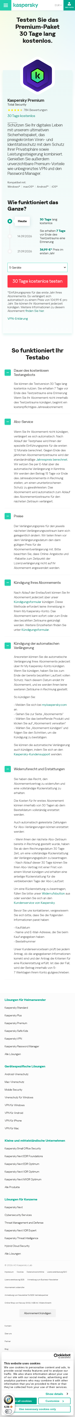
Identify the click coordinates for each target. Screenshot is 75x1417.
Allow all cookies (20, 1400)
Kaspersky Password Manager (22, 1046)
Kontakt (8, 1326)
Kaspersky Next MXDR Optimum (23, 1179)
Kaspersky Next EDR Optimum (22, 1163)
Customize (52, 1400)
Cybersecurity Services (18, 1214)
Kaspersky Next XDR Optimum (22, 1171)
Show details (54, 1394)
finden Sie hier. (34, 311)
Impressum (9, 1272)
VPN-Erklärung (18, 318)
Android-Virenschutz (16, 1074)
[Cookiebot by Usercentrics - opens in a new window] (54, 1356)
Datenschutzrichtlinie (35, 1272)
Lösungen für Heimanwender (25, 1000)
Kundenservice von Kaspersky (34, 903)
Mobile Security (13, 1089)
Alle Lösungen (13, 1054)
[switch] (8, 1411)
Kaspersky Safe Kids (16, 1030)
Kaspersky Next (14, 1207)
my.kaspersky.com (54, 705)
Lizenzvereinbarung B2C (57, 1272)
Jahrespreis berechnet (51, 459)
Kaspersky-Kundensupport (32, 754)
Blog (6, 1349)
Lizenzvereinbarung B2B (14, 1280)
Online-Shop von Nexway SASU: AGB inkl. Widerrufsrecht (28, 1303)
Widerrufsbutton (53, 893)
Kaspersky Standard (16, 1007)
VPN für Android (14, 1112)
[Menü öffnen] (5, 5)
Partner (8, 1341)
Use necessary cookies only (37, 1409)
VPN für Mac (12, 1128)
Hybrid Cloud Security (17, 1245)
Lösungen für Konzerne (21, 1199)
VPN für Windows (15, 1105)
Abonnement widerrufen (14, 1287)
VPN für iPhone (13, 1120)
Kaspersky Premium (16, 1023)
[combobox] (58, 5)
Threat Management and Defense (24, 1222)
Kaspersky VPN (13, 1038)
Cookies (20, 1272)
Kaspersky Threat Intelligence (21, 1238)
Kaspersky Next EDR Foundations (24, 1156)
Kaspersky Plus (13, 1015)
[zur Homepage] (25, 5)
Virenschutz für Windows (19, 1097)
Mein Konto (69, 7)
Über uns (8, 1333)
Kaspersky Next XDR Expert (20, 1230)
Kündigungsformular (27, 602)
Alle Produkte (12, 1187)
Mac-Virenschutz (14, 1081)
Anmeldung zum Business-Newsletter (42, 1280)
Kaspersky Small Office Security (23, 1148)
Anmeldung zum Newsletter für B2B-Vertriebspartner (26, 1295)
